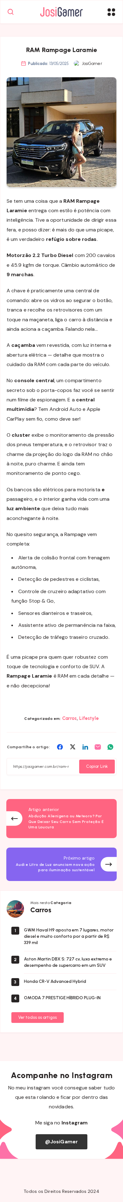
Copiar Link (97, 766)
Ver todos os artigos (37, 1017)
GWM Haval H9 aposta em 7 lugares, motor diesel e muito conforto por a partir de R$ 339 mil (69, 936)
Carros (69, 718)
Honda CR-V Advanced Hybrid (55, 981)
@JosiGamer (61, 1141)
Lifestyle (89, 718)
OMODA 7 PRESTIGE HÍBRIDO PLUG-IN (62, 998)
